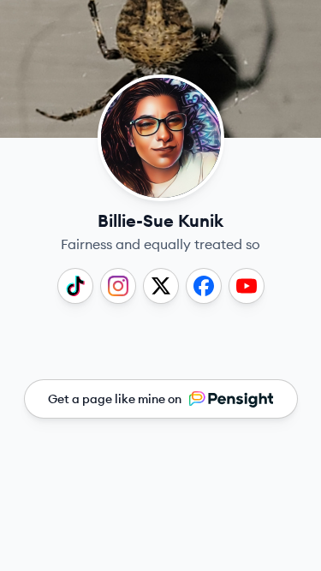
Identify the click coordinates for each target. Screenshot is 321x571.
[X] (161, 286)
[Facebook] (204, 286)
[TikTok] (75, 286)
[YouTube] (247, 286)
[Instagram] (118, 286)
